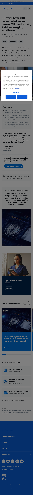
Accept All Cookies (22, 96)
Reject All (11, 96)
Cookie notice (17, 88)
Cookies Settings (16, 92)
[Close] (30, 72)
